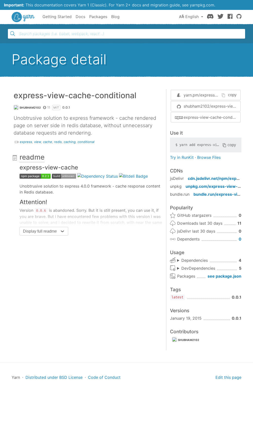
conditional (86, 142)
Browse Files (209, 157)
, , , (192, 260)
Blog (115, 16)
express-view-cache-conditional (212, 117)
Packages (98, 16)
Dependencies (194, 260)
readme (32, 157)
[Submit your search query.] (13, 34)
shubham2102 (30, 107)
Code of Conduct (104, 377)
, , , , (196, 268)
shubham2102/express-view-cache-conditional (212, 106)
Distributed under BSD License (54, 377)
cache (47, 142)
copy (232, 95)
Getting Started (57, 16)
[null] (35, 175)
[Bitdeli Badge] (133, 175)
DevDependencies (198, 268)
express (26, 142)
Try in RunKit (182, 157)
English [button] (192, 16)
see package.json (224, 276)
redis (58, 142)
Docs (80, 16)
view (37, 142)
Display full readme (40, 231)
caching (70, 142)
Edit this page (228, 377)
